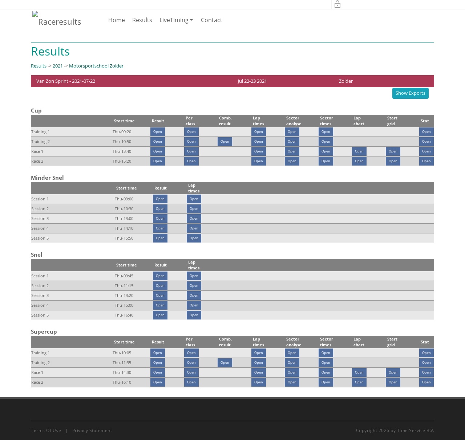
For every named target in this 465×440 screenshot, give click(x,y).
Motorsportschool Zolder (96, 65)
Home (116, 20)
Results (142, 20)
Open (157, 131)
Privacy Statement (92, 430)
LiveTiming (177, 23)
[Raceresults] (57, 21)
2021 (58, 65)
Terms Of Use (46, 430)
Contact (211, 20)
